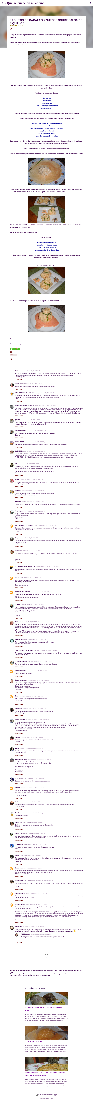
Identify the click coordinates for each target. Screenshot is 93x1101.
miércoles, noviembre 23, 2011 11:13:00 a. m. (34, 639)
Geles (17, 748)
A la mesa (18, 511)
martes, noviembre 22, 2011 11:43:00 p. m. (30, 538)
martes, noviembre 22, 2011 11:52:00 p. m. (29, 550)
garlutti (17, 419)
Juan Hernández (21, 680)
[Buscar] (49, 3)
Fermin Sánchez (20, 430)
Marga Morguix (20, 719)
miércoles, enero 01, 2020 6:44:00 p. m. (35, 926)
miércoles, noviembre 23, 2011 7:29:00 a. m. (42, 591)
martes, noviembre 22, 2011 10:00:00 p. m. (36, 441)
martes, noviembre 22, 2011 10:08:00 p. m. (33, 451)
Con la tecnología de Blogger (47, 1094)
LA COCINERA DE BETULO (24, 393)
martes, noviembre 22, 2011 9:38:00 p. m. (46, 393)
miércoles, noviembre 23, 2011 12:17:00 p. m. (38, 670)
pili (16, 577)
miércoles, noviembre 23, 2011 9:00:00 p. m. (31, 802)
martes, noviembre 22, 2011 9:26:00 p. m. (31, 383)
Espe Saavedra (20, 670)
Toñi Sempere (25, 934)
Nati (16, 622)
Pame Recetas (20, 904)
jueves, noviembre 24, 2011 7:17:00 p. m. (37, 893)
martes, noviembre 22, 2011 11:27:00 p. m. (45, 525)
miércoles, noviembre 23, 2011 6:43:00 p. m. (31, 748)
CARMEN (18, 451)
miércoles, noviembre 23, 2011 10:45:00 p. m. (33, 813)
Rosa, (17, 855)
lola (16, 550)
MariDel (17, 813)
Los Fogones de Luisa (23, 880)
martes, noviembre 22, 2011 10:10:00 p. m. (30, 464)
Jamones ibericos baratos (24, 650)
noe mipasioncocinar (22, 591)
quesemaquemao (21, 661)
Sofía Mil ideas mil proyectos (25, 566)
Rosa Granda (19, 926)
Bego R (17, 787)
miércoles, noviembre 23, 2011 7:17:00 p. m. (39, 759)
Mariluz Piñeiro (20, 893)
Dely (16, 538)
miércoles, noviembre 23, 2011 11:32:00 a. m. (46, 650)
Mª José (18, 778)
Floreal (17, 479)
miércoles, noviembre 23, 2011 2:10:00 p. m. (34, 708)
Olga (16, 464)
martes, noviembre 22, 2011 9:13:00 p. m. (32, 371)
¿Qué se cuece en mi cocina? (25, 3)
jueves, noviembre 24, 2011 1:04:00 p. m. (31, 855)
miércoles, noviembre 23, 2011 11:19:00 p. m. (32, 822)
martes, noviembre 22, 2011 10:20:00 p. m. (32, 479)
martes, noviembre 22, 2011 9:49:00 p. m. (32, 419)
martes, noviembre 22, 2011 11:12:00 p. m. (34, 511)
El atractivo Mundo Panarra (24, 405)
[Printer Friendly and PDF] (15, 349)
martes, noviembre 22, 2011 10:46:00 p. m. (33, 501)
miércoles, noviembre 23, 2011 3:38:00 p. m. (37, 719)
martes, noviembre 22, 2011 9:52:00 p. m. (38, 430)
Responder (19, 379)
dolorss (17, 604)
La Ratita (18, 490)
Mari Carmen (19, 441)
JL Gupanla (19, 844)
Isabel (17, 802)
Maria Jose (19, 833)
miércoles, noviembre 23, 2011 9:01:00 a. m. (33, 604)
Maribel (18, 737)
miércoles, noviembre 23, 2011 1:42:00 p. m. (32, 696)
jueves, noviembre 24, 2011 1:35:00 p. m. (31, 868)
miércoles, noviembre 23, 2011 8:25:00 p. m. (32, 787)
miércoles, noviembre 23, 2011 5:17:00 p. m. (33, 737)
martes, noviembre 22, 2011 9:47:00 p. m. (45, 405)
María (17, 383)
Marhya (17, 371)
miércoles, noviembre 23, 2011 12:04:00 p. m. (40, 661)
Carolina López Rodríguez (24, 525)
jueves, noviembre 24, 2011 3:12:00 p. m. (42, 880)
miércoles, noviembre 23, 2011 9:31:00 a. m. (30, 622)
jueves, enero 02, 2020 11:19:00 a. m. (41, 934)
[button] (11, 29)
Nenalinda (18, 708)
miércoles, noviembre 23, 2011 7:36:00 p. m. (33, 778)
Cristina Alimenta (21, 759)
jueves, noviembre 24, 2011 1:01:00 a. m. (34, 833)
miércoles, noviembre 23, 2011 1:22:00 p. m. (39, 680)
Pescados (13, 354)
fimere (17, 696)
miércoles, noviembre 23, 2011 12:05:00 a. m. (47, 566)
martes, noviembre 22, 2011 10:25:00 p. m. (33, 490)
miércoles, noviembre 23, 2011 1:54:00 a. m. (29, 577)
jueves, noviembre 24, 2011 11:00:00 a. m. (35, 844)
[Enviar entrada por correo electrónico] (11, 352)
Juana (17, 868)
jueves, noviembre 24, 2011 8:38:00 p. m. (36, 904)
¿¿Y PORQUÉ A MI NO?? (33, 1041)
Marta (17, 822)
